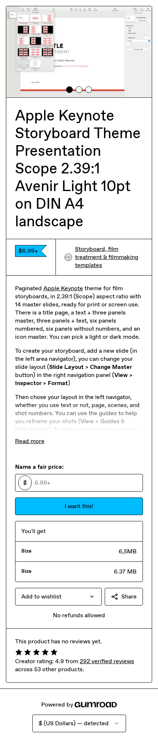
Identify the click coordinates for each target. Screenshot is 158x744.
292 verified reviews (107, 661)
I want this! (79, 506)
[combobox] (58, 596)
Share (129, 596)
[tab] (69, 89)
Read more (29, 441)
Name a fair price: (39, 466)
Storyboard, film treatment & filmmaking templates (106, 257)
